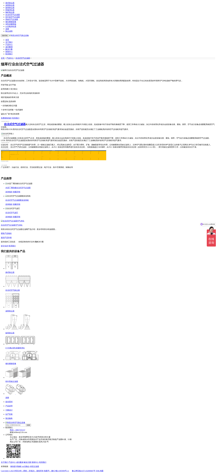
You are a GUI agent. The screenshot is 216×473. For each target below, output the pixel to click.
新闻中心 (9, 52)
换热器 (13, 466)
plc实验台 (26, 466)
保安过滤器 (34, 466)
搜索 (28, 425)
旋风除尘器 (9, 8)
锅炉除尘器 (9, 12)
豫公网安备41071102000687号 (83, 471)
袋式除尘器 (9, 3)
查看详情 (16, 192)
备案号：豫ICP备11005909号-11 (56, 471)
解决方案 (9, 49)
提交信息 (4, 246)
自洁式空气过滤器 (12, 15)
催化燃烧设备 (10, 22)
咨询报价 (9, 192)
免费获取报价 (6, 118)
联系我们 (9, 54)
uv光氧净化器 (10, 26)
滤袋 (7, 29)
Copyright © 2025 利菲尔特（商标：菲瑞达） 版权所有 (22, 471)
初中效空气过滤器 (12, 17)
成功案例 (9, 47)
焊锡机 (19, 466)
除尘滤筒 (9, 31)
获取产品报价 (6, 233)
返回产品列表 (6, 238)
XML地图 (99, 471)
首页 (7, 40)
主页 (3, 58)
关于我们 (9, 42)
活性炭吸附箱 (10, 24)
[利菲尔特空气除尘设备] (19, 35)
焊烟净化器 (9, 10)
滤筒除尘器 (9, 5)
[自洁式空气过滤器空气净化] (12, 221)
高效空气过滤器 (11, 19)
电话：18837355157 (17, 430)
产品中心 (9, 44)
